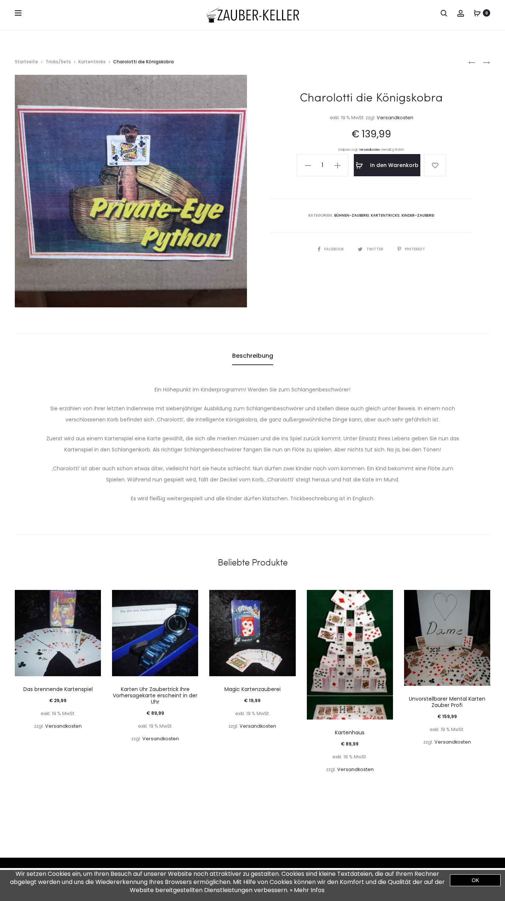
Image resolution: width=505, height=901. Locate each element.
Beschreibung (252, 355)
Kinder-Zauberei (417, 215)
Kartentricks (92, 62)
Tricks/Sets (58, 62)
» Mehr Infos (307, 890)
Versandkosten (395, 117)
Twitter (375, 249)
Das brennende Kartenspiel (58, 689)
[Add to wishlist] (435, 165)
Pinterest (415, 249)
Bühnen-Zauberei (351, 215)
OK (475, 880)
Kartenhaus (350, 732)
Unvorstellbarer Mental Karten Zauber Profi (447, 702)
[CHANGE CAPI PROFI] (471, 62)
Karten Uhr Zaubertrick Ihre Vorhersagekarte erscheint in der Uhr (155, 695)
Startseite (26, 62)
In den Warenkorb (393, 165)
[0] (477, 13)
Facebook (334, 249)
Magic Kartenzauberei (252, 689)
